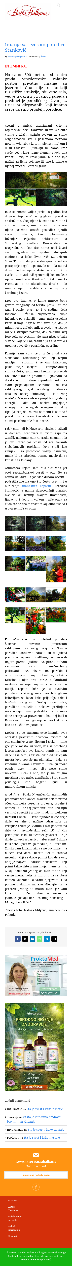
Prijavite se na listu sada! (36, 1175)
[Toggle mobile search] (58, 5)
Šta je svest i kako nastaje (45, 1109)
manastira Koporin (36, 486)
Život (43, 56)
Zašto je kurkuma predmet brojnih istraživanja (34, 1119)
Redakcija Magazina (17, 56)
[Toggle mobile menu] (65, 5)
